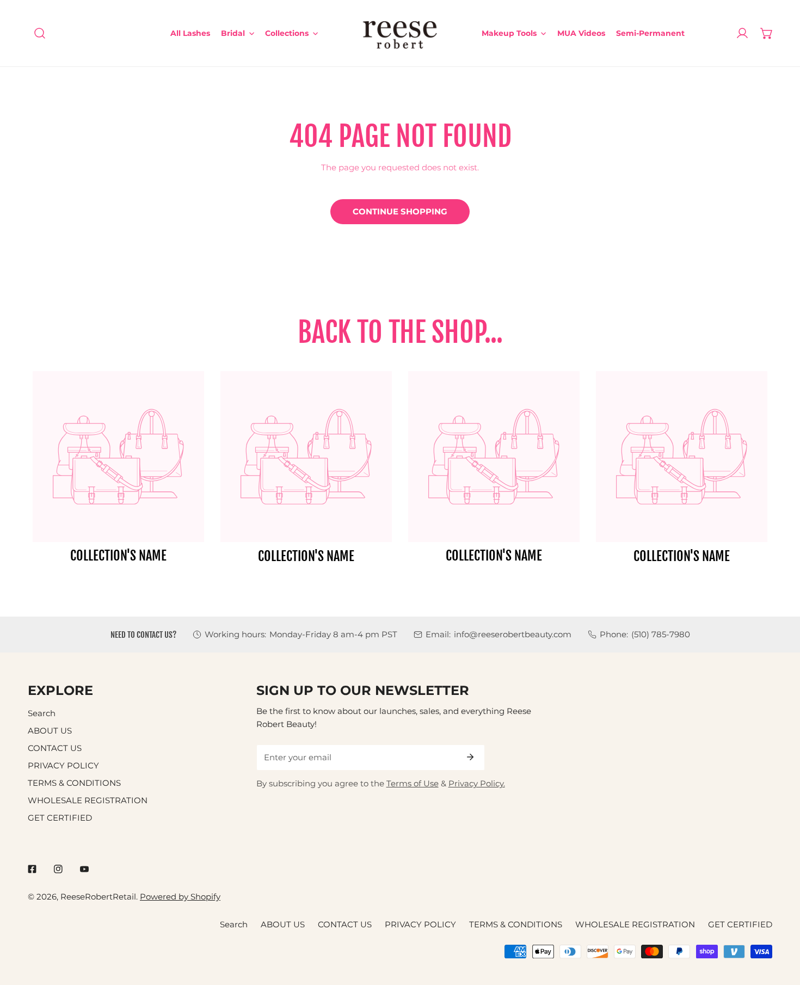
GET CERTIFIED (60, 817)
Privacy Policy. (476, 783)
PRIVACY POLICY (63, 765)
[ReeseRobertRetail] (400, 33)
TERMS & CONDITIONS (74, 783)
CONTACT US (55, 748)
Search (42, 713)
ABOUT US (50, 730)
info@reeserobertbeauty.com (512, 634)
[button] (766, 33)
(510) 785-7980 (660, 634)
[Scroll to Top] (780, 927)
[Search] (40, 33)
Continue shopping (400, 211)
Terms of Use (412, 783)
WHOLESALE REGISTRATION (87, 800)
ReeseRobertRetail (98, 896)
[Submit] (470, 756)
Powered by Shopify (180, 896)
